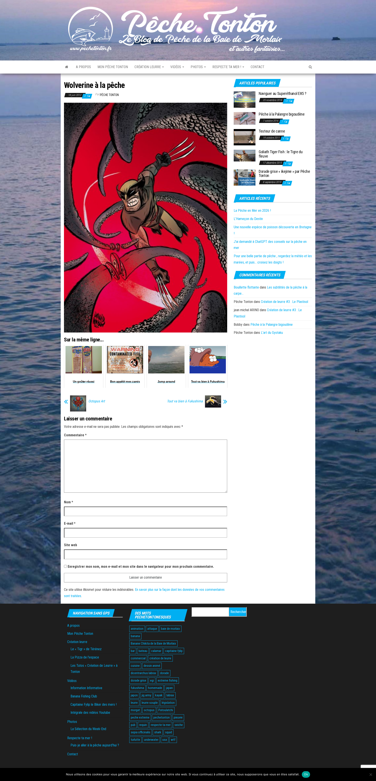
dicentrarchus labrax (143, 673)
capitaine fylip (174, 651)
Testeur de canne (272, 131)
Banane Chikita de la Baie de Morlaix (153, 643)
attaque (152, 629)
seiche (179, 725)
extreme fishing (167, 680)
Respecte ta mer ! (227, 67)
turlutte (135, 740)
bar (133, 651)
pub (133, 725)
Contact (257, 67)
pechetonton (161, 717)
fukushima (137, 688)
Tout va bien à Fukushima (185, 401)
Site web (70, 545)
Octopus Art (96, 401)
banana (135, 636)
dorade (164, 673)
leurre (134, 703)
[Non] (370, 774)
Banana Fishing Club (83, 696)
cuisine (135, 666)
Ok (306, 774)
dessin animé (152, 666)
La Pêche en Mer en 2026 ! (252, 210)
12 (286, 100)
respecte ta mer (161, 725)
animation (137, 629)
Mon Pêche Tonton (112, 67)
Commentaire (75, 435)
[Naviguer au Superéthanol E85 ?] (244, 99)
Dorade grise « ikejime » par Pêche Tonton (284, 173)
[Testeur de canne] (244, 137)
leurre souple (150, 703)
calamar (156, 651)
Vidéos (176, 67)
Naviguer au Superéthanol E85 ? (282, 93)
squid (168, 732)
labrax (170, 695)
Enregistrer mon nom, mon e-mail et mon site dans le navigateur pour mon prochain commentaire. (141, 566)
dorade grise (138, 680)
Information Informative (86, 688)
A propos (83, 67)
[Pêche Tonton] (67, 67)
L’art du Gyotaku (272, 333)
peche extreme (140, 717)
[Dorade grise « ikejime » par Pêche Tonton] (244, 177)
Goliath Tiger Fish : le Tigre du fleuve (280, 153)
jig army (146, 695)
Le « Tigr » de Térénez (86, 649)
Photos (197, 67)
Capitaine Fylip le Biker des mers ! (93, 704)
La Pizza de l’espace (84, 657)
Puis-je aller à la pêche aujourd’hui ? (94, 745)
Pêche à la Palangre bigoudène (282, 114)
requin (143, 725)
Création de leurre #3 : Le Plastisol (284, 302)
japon (134, 695)
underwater (151, 740)
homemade (155, 688)
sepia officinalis (140, 732)
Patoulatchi (165, 710)
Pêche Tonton (109, 95)
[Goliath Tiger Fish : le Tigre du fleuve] (244, 155)
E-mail (70, 523)
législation (168, 703)
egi (152, 680)
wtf (173, 740)
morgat (135, 710)
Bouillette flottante (246, 287)
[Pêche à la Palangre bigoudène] (244, 118)
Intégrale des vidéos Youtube (90, 712)
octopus (149, 710)
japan (169, 688)
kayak (159, 695)
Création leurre (148, 67)
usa (164, 740)
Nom (68, 502)
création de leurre (160, 658)
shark (157, 732)
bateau (143, 651)
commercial (138, 658)
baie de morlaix (170, 629)
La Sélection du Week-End (88, 729)
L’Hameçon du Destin (248, 219)
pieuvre (178, 717)
